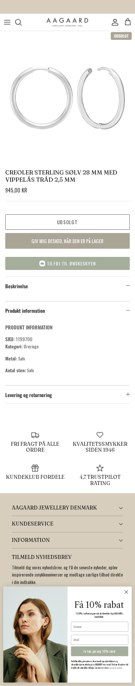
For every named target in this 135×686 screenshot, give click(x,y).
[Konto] (113, 22)
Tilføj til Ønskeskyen (71, 263)
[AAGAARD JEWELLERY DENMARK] (67, 22)
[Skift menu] (7, 22)
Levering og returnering (28, 394)
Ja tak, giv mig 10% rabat (100, 651)
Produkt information (25, 310)
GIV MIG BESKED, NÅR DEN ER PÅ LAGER (67, 240)
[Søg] (21, 22)
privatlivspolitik (116, 668)
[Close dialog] (126, 592)
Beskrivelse (16, 286)
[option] (67, 98)
